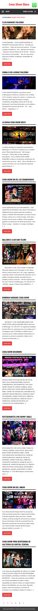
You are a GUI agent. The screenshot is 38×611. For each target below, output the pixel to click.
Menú (7, 12)
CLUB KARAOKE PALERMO (13, 22)
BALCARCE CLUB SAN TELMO (14, 239)
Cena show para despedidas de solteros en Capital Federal (16, 543)
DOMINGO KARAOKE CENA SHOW (15, 297)
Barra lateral (28, 12)
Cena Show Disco (19, 4)
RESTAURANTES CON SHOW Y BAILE (17, 416)
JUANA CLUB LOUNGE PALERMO (15, 72)
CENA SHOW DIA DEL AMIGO (13, 487)
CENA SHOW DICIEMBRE (12, 351)
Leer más (7, 64)
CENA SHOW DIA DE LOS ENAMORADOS (18, 179)
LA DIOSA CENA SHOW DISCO (14, 122)
